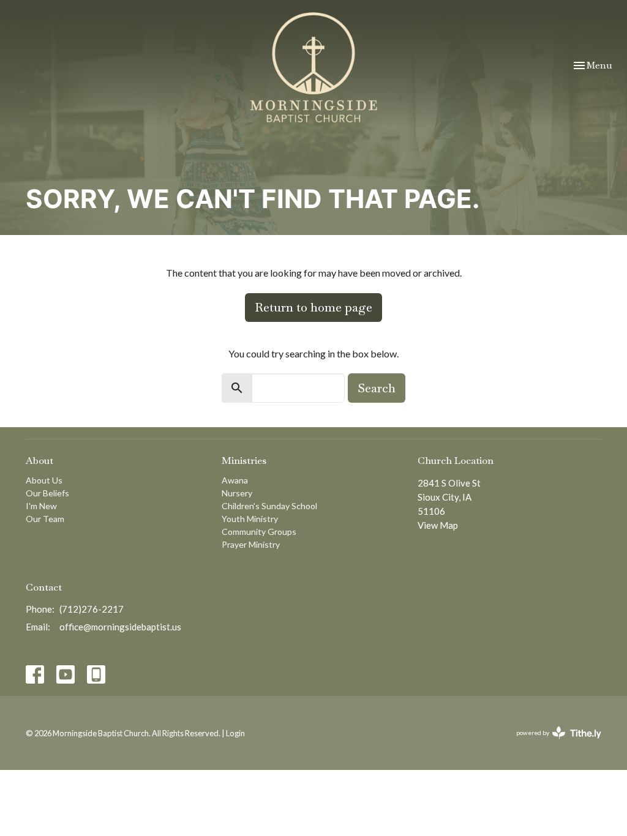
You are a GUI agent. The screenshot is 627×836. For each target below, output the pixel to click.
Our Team (45, 518)
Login (235, 733)
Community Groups (259, 531)
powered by (552, 743)
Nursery (237, 493)
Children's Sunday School (269, 506)
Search (377, 388)
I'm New (41, 506)
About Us (44, 480)
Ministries (244, 460)
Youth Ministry (250, 518)
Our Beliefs (47, 493)
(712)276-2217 (91, 608)
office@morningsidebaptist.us (120, 626)
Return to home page (313, 307)
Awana (235, 480)
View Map (438, 525)
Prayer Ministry (251, 544)
